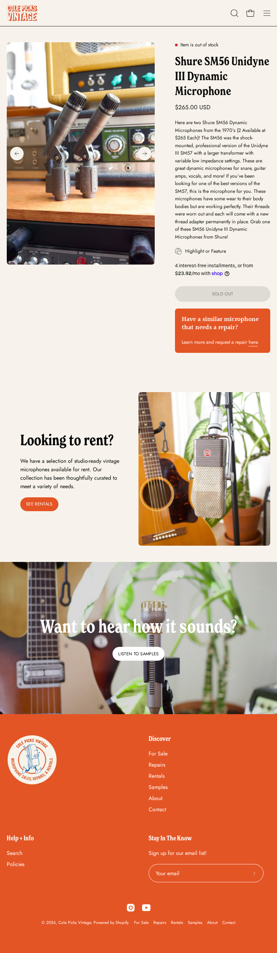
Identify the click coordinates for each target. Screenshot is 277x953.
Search (14, 853)
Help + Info (20, 838)
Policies (15, 864)
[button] (233, 13)
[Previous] (17, 153)
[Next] (144, 153)
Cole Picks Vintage (74, 923)
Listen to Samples (138, 654)
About (155, 798)
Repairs (157, 765)
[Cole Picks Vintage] (22, 13)
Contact (157, 809)
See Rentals (39, 504)
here (253, 342)
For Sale (158, 753)
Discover (160, 738)
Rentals (157, 776)
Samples (158, 787)
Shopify (122, 923)
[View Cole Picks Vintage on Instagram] (131, 908)
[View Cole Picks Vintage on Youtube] (146, 908)
